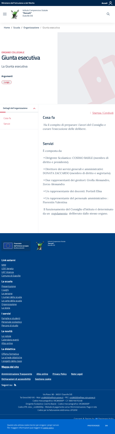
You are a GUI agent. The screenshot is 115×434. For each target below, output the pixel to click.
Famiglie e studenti (10, 318)
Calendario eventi (10, 339)
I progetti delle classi (11, 361)
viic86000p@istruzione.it (52, 397)
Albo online (7, 343)
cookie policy (48, 427)
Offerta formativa (10, 354)
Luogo (6, 82)
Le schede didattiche (11, 357)
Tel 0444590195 (27, 397)
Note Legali (77, 374)
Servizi (7, 123)
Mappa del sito (10, 367)
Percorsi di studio (9, 325)
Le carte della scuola (11, 300)
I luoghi (5, 290)
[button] (19, 108)
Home (7, 27)
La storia (5, 308)
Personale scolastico (11, 322)
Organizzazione (31, 27)
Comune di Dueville (11, 275)
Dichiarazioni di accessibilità (16, 379)
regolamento (59, 213)
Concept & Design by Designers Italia (94, 419)
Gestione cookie (43, 379)
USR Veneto (7, 268)
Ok (106, 426)
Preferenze (94, 426)
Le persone (6, 293)
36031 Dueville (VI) (64, 394)
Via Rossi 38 (48, 394)
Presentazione (8, 286)
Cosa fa (7, 118)
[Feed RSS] (15, 385)
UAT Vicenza (7, 272)
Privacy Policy (60, 374)
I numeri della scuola (11, 297)
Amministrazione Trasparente (16, 374)
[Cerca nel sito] (108, 14)
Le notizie (6, 336)
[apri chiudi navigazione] (5, 14)
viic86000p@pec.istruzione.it (82, 397)
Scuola (16, 27)
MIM (3, 265)
